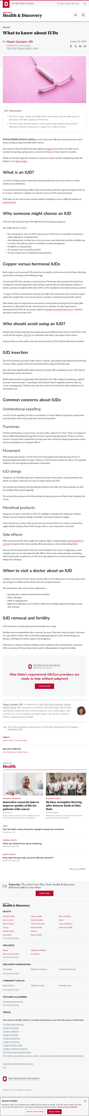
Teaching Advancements (13, 1002)
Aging (5, 950)
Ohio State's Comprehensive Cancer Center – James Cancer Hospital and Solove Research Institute (43, 1056)
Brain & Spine (8, 924)
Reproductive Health (15, 729)
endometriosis (9, 202)
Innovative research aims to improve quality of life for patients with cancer (21, 806)
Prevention (35, 954)
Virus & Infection (65, 924)
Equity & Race (8, 986)
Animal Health (8, 916)
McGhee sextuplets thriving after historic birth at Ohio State (64, 806)
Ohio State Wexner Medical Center (22, 48)
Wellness (8, 945)
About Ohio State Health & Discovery (18, 1064)
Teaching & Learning (15, 997)
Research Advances (12, 798)
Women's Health (21, 740)
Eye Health (7, 935)
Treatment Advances (67, 969)
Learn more (44, 686)
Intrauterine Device (34, 727)
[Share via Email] (85, 46)
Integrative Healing (38, 950)
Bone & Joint (8, 920)
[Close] (85, 1100)
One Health (7, 969)
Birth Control (12, 727)
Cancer (6, 927)
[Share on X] (75, 46)
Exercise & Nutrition (11, 954)
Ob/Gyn (11, 740)
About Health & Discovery (69, 3)
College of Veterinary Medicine (15, 1049)
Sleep (5, 826)
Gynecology (22, 727)
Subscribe (44, 893)
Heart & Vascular (38, 924)
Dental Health (8, 931)
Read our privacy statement (67, 1107)
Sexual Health (36, 935)
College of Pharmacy (11, 1042)
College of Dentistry (11, 1028)
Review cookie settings (35, 1112)
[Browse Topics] (76, 15)
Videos (7, 1012)
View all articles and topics (11, 938)
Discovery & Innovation (17, 964)
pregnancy (50, 149)
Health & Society (37, 986)
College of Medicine (11, 1031)
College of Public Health (12, 1045)
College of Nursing (10, 1035)
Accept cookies (54, 1112)
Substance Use (65, 986)
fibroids (27, 335)
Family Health (36, 916)
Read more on (77, 869)
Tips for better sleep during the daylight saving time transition (33, 829)
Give (84, 3)
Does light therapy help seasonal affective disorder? (28, 857)
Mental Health (9, 854)
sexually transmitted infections (58, 310)
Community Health (14, 980)
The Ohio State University (13, 1024)
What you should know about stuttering (22, 843)
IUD (42, 727)
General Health (10, 840)
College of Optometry (11, 1038)
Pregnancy (74, 727)
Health (6, 27)
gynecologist (21, 161)
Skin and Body (65, 916)
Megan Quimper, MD (19, 42)
